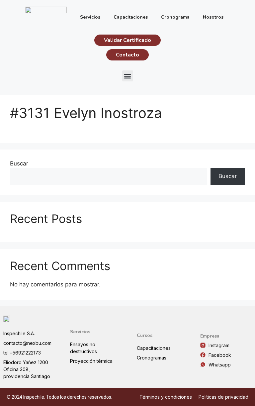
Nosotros (213, 17)
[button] (127, 75)
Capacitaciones (131, 17)
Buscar (19, 163)
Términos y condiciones (165, 397)
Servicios (90, 17)
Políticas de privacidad (223, 397)
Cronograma (175, 17)
